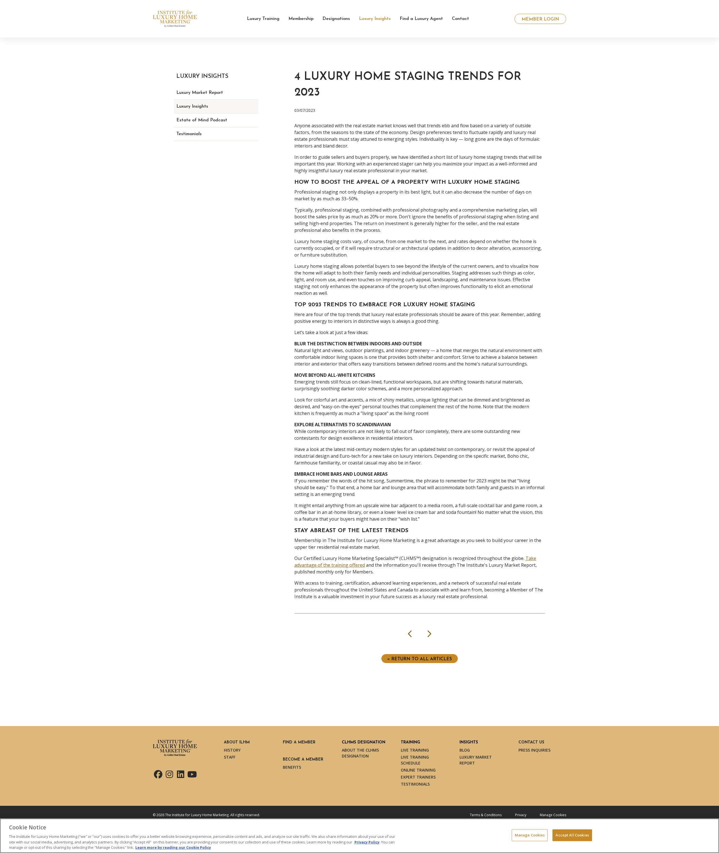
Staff (229, 757)
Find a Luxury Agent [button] (421, 19)
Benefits (292, 767)
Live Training (415, 750)
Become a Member (303, 759)
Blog (464, 750)
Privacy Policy (366, 841)
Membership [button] (300, 19)
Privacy (520, 815)
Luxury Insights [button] (375, 19)
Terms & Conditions (486, 815)
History (232, 750)
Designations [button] (336, 19)
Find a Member (299, 742)
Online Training (418, 770)
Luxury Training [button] (263, 19)
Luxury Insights (192, 106)
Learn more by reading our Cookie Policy (173, 847)
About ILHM (237, 742)
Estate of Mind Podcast (201, 120)
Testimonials (189, 134)
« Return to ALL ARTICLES (419, 659)
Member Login (540, 19)
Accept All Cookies (572, 835)
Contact (460, 19)
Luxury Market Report (199, 92)
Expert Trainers (418, 777)
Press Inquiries (534, 750)
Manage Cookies (553, 815)
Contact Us (531, 742)
